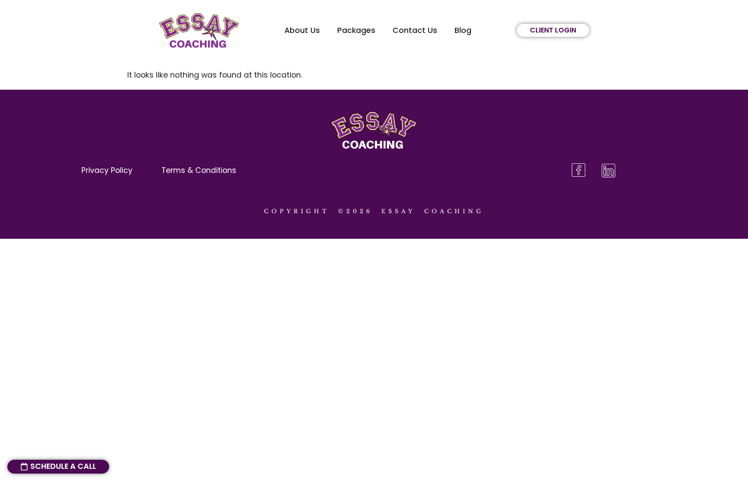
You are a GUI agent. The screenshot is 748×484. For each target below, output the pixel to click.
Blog (463, 30)
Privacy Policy (106, 170)
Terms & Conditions (198, 170)
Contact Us (415, 30)
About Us (302, 30)
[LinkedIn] (608, 171)
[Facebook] (579, 171)
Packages (356, 30)
